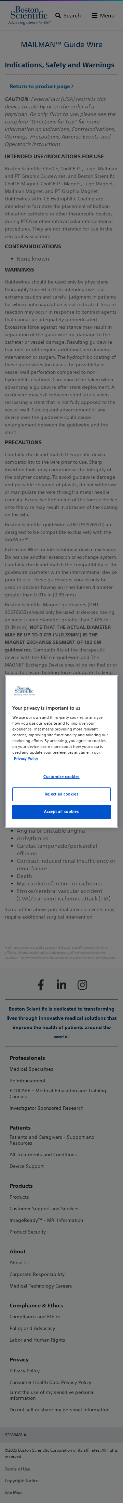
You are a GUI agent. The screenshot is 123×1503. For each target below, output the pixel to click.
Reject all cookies (61, 794)
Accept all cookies (61, 812)
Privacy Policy (26, 758)
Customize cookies (61, 776)
